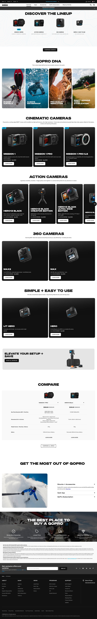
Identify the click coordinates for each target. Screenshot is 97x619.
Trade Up (20, 595)
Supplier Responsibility (7, 591)
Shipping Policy (68, 598)
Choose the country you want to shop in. (48, 8)
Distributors (4, 595)
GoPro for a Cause (53, 586)
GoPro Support (68, 584)
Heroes (35, 591)
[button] (76, 486)
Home (3, 576)
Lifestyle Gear (21, 591)
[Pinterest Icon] (86, 568)
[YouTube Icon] (90, 568)
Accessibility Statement (19, 611)
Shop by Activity (67, 4)
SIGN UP (63, 568)
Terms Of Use (4, 611)
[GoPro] (5, 5)
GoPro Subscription (54, 4)
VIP (50, 591)
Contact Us (67, 588)
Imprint (42, 611)
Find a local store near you (90, 582)
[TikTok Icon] (93, 568)
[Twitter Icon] (79, 568)
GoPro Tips (36, 586)
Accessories (43, 4)
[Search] (91, 5)
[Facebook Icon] (83, 568)
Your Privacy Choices (29, 611)
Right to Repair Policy (50, 611)
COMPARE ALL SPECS (48, 446)
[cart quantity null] (94, 5)
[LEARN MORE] (15, 205)
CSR (3, 588)
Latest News (36, 584)
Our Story (4, 584)
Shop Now (68, 489)
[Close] (94, 8)
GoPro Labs (51, 588)
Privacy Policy (19, 569)
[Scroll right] (95, 204)
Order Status (67, 586)
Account (89, 1)
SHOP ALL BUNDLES (11, 360)
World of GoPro (37, 588)
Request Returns (68, 595)
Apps (35, 4)
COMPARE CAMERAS (50, 49)
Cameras (28, 4)
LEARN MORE (48, 437)
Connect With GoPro (6, 593)
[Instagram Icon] (77, 568)
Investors (4, 586)
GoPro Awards (52, 584)
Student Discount (53, 593)
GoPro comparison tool (72, 558)
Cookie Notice (37, 611)
